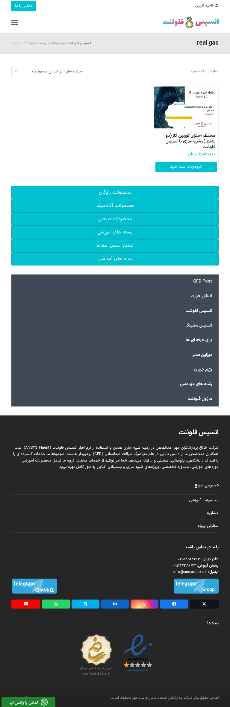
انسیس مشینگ (198, 325)
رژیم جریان (203, 369)
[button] (14, 22)
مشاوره (213, 513)
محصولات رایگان (115, 192)
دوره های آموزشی (115, 259)
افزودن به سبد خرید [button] (186, 167)
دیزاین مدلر (202, 355)
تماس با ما (23, 6)
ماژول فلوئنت (200, 399)
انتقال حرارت (201, 296)
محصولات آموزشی (204, 500)
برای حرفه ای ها (199, 340)
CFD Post (202, 281)
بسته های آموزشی (115, 232)
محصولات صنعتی (115, 219)
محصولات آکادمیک (115, 205)
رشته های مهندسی (196, 384)
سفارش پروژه (208, 526)
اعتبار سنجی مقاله (115, 245)
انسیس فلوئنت (80, 43)
